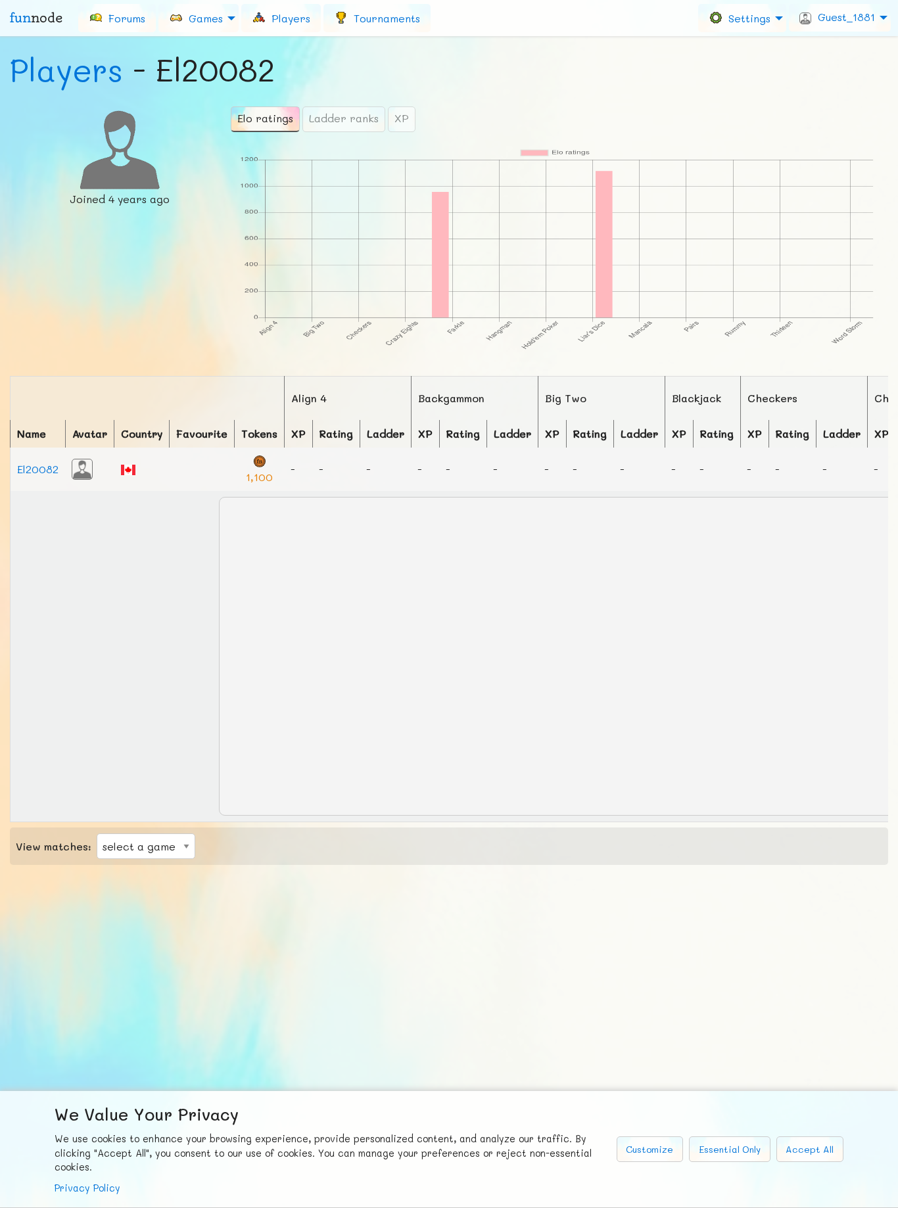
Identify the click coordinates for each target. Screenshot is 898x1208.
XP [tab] (401, 118)
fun (36, 18)
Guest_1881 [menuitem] (843, 17)
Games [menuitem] (202, 17)
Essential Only (730, 1149)
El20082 (38, 469)
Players (66, 69)
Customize (649, 1149)
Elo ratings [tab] (265, 118)
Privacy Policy (87, 1188)
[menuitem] (117, 18)
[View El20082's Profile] (82, 468)
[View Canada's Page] (128, 468)
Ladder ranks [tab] (344, 118)
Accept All (810, 1149)
